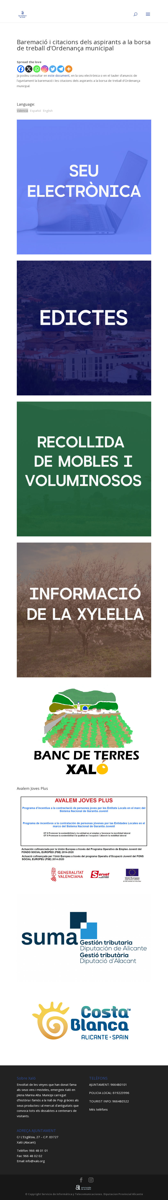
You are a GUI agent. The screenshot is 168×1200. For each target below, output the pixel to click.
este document (58, 75)
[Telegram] (60, 69)
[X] (28, 69)
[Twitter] (52, 69)
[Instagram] (44, 69)
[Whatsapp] (36, 69)
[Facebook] (20, 69)
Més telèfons (98, 1109)
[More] (68, 69)
